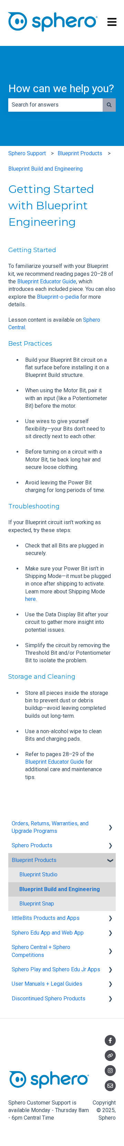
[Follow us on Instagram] (110, 1070)
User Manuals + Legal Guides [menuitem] (47, 984)
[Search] (109, 104)
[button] (110, 824)
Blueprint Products (80, 153)
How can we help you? (61, 88)
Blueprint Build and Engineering (45, 168)
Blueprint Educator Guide (46, 281)
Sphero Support (27, 153)
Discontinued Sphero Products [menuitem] (48, 998)
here (30, 599)
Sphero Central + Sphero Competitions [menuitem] (41, 951)
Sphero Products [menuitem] (32, 845)
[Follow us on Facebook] (110, 1040)
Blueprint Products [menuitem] (34, 860)
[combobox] (55, 104)
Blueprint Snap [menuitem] (36, 903)
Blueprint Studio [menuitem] (38, 874)
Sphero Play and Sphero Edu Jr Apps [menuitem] (56, 969)
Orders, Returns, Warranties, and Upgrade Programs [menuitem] (50, 827)
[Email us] (110, 1085)
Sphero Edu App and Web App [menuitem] (48, 932)
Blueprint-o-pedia (58, 297)
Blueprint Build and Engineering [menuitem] (59, 889)
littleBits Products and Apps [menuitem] (46, 918)
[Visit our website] (110, 1055)
